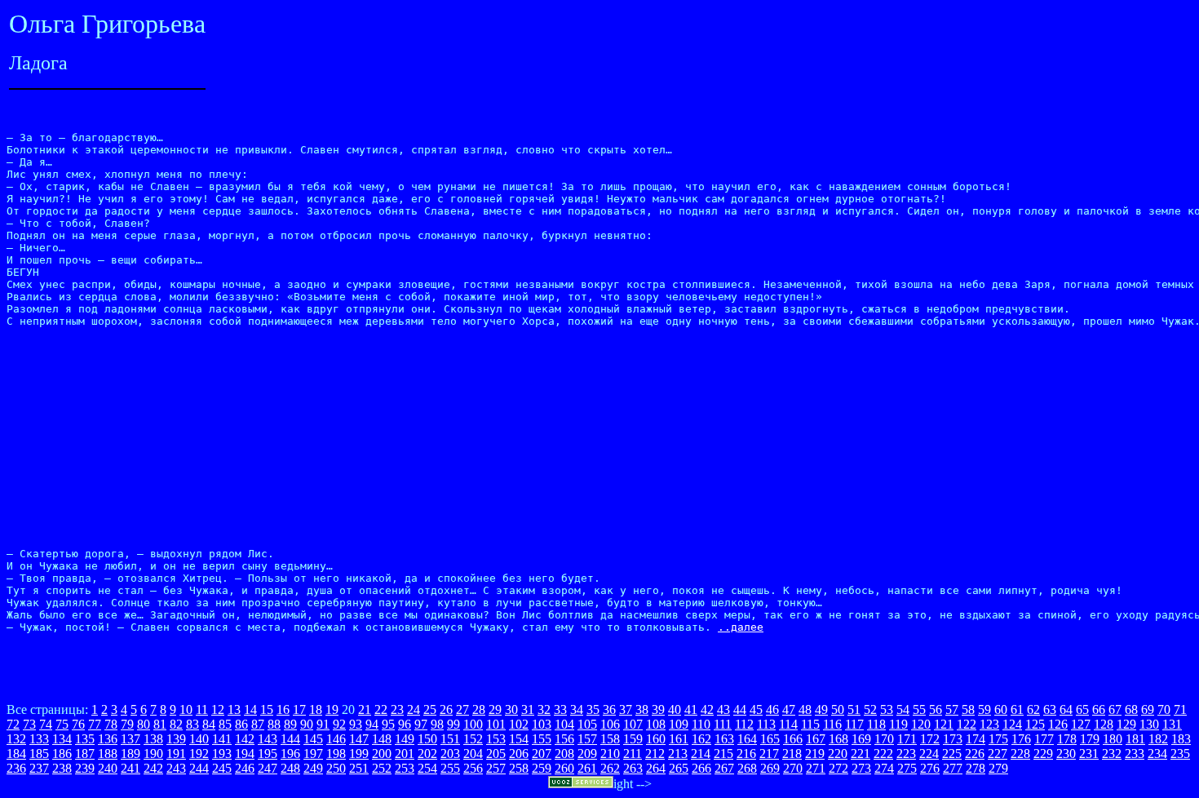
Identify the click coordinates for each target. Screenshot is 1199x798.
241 (130, 768)
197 (313, 753)
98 (437, 724)
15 (266, 709)
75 (62, 724)
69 (1147, 709)
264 (656, 768)
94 (371, 724)
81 (159, 724)
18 (315, 709)
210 (610, 753)
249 (313, 768)
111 (723, 724)
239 (85, 768)
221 (860, 753)
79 (127, 724)
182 (1158, 739)
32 (544, 709)
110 (701, 724)
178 (1067, 739)
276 (930, 768)
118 (876, 724)
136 (107, 739)
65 (1082, 709)
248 (290, 768)
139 (176, 739)
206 (519, 753)
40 (674, 709)
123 (989, 724)
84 (208, 724)
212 (655, 753)
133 (39, 739)
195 (267, 753)
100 (473, 724)
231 (1089, 753)
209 (587, 753)
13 (234, 709)
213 (678, 753)
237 (39, 768)
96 (404, 724)
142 (244, 739)
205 (496, 753)
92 (339, 724)
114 (788, 724)
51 (854, 709)
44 (739, 709)
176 (1021, 739)
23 (397, 709)
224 (929, 753)
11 (202, 709)
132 (16, 739)
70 (1163, 709)
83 (192, 724)
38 (641, 709)
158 (610, 739)
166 (793, 739)
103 (541, 724)
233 (1134, 753)
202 (427, 753)
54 (902, 709)
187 (85, 753)
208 (564, 753)
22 (380, 709)
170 (884, 739)
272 (838, 768)
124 (1012, 724)
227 (997, 753)
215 (723, 753)
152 (473, 739)
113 (766, 724)
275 (907, 768)
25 (429, 709)
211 (632, 753)
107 (633, 724)
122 (966, 724)
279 (998, 768)
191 (176, 753)
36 (609, 709)
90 (306, 724)
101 (496, 724)
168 (838, 739)
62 (1033, 709)
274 (884, 768)
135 (85, 739)
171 (907, 739)
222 (883, 753)
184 (16, 753)
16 (283, 709)
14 (250, 709)
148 (382, 739)
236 (16, 768)
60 (1000, 709)
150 (427, 739)
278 (975, 768)
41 (690, 709)
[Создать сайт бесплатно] (580, 784)
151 (450, 739)
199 (359, 753)
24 (413, 709)
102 (519, 724)
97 (420, 724)
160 (656, 739)
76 (78, 724)
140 (199, 739)
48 (805, 709)
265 (678, 768)
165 (770, 739)
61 (1017, 709)
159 (633, 739)
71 (1180, 709)
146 (336, 739)
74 (45, 724)
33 (560, 709)
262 (610, 768)
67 (1115, 709)
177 (1044, 739)
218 (792, 753)
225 (952, 753)
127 (1081, 724)
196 (290, 753)
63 (1049, 709)
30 (511, 709)
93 (355, 724)
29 (495, 709)
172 (930, 739)
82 (176, 724)
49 (821, 709)
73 (29, 724)
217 (769, 753)
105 (587, 724)
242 (153, 768)
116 (832, 724)
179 (1089, 739)
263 (633, 768)
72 (13, 724)
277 (952, 768)
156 (564, 739)
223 (906, 753)
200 (382, 753)
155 (541, 739)
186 (62, 753)
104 (564, 724)
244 (199, 768)
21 (364, 709)
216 (746, 753)
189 (130, 753)
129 (1126, 724)
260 (564, 768)
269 (770, 768)
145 (313, 739)
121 (943, 724)
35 (593, 709)
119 (898, 724)
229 (1043, 753)
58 (968, 709)
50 (837, 709)
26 (446, 709)
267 (724, 768)
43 (723, 709)
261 (587, 768)
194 (244, 753)
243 (176, 768)
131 (1172, 724)
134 (62, 739)
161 (678, 739)
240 (107, 768)
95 (388, 724)
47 (788, 709)
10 (185, 709)
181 (1135, 739)
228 (1020, 753)
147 (359, 739)
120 (921, 724)
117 (854, 724)
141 (222, 739)
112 (744, 724)
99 (453, 724)
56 (935, 709)
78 (110, 724)
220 (837, 753)
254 (427, 768)
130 (1149, 724)
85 (225, 724)
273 (861, 768)
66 (1098, 709)
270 (793, 768)
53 (886, 709)
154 (519, 739)
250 (336, 768)
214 (700, 753)
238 (62, 768)
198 (336, 753)
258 (519, 768)
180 (1112, 739)
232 (1112, 753)
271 (815, 768)
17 (299, 709)
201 (404, 753)
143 (267, 739)
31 (527, 709)
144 (290, 739)
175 (998, 739)
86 (241, 724)
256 (473, 768)
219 (815, 753)
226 (974, 753)
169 (861, 739)
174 (975, 739)
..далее (740, 627)
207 (541, 753)
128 (1103, 724)
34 (576, 709)
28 (478, 709)
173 (952, 739)
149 (404, 739)
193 (222, 753)
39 (658, 709)
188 (107, 753)
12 (217, 709)
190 (153, 753)
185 (39, 753)
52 (870, 709)
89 (290, 724)
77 (94, 724)
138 (153, 739)
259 (541, 768)
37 (625, 709)
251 (359, 768)
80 (143, 724)
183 (1181, 739)
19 (331, 709)
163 (724, 739)
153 (496, 739)
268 (747, 768)
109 (678, 724)
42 (707, 709)
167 (815, 739)
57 (951, 709)
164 (747, 739)
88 (274, 724)
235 (1180, 753)
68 (1131, 709)
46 (772, 709)
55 (919, 709)
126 (1058, 724)
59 (984, 709)
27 (462, 709)
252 (382, 768)
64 (1066, 709)
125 (1035, 724)
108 (656, 724)
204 (473, 753)
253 (404, 768)
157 (587, 739)
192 (199, 753)
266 (701, 768)
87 (257, 724)
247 (267, 768)
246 (244, 768)
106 (610, 724)
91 (323, 724)
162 (701, 739)
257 (496, 768)
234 (1157, 753)
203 (450, 753)
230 (1066, 753)
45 (756, 709)
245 (222, 768)
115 (810, 724)
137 (130, 739)
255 (450, 768)
